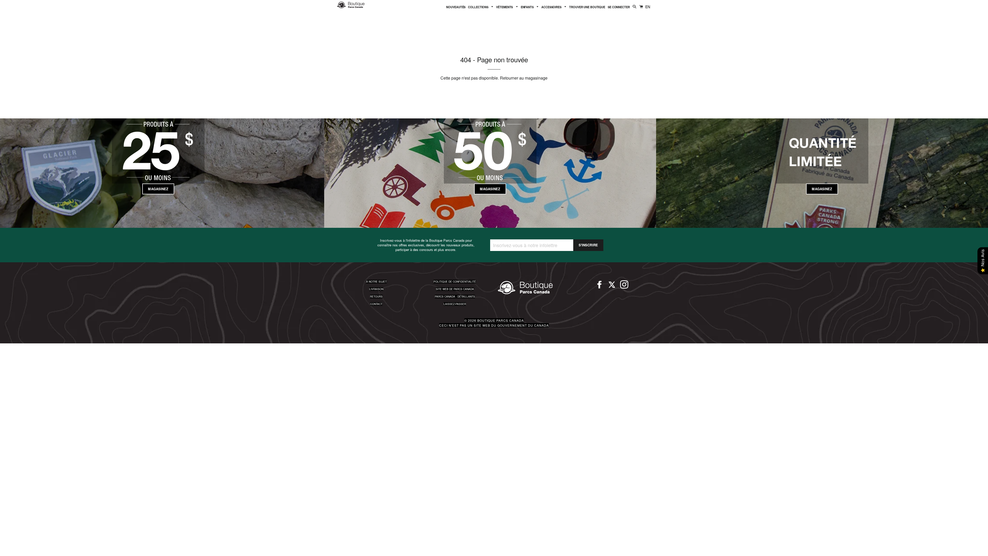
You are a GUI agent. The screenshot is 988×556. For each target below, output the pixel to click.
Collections (478, 7)
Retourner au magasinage (524, 78)
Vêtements (505, 7)
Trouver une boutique (587, 7)
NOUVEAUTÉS (455, 7)
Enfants (527, 7)
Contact (376, 304)
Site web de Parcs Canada (455, 289)
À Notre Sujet (376, 281)
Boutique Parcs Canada (500, 320)
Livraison (376, 289)
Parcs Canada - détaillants (455, 296)
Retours (376, 296)
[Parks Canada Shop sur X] (612, 287)
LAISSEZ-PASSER (455, 304)
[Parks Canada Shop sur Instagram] (624, 287)
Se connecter (619, 7)
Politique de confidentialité (455, 281)
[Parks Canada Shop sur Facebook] (599, 287)
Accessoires (551, 7)
